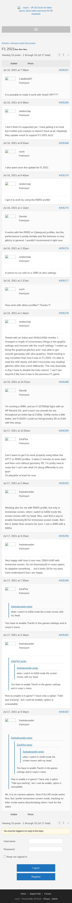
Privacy (47, 899)
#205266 (64, 102)
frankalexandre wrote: (22, 606)
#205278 (64, 313)
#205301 (64, 635)
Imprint (54, 899)
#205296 (64, 580)
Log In (36, 868)
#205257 (64, 70)
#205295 (64, 536)
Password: (9, 849)
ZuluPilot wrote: (19, 661)
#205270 (64, 175)
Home (23, 894)
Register (36, 876)
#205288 (64, 382)
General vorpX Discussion (23, 43)
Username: (10, 841)
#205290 (64, 430)
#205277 (64, 280)
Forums (5, 43)
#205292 (64, 483)
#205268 (64, 143)
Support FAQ (35, 894)
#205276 (64, 248)
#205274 (64, 207)
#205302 (64, 711)
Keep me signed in (17, 856)
